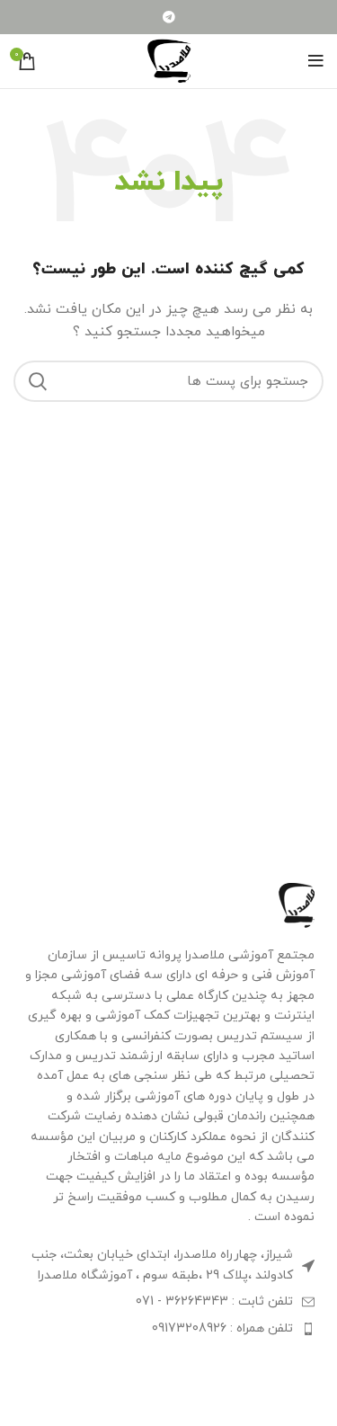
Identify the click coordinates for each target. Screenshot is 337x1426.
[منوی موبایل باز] (316, 61)
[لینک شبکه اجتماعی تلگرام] (169, 17)
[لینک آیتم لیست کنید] (168, 1302)
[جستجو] (37, 381)
